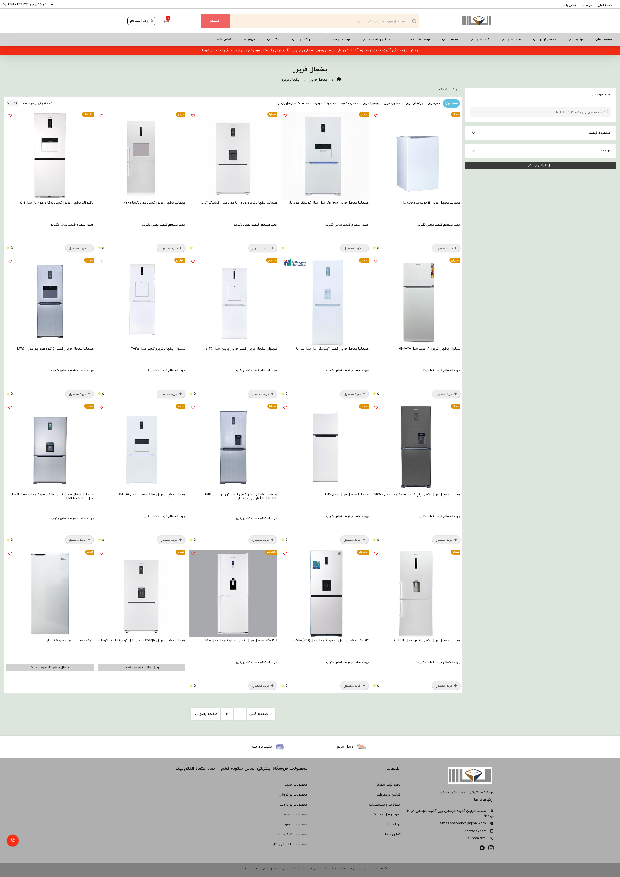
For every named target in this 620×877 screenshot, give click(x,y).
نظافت (453, 40)
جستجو (215, 21)
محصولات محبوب (295, 824)
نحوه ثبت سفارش (388, 785)
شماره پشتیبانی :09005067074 (31, 4)
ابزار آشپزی (306, 40)
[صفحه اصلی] (456, 21)
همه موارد (451, 103)
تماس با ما (569, 5)
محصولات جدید (296, 785)
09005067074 (475, 831)
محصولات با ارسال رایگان (293, 103)
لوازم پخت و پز (419, 40)
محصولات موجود (325, 103)
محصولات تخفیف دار (292, 834)
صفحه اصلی (605, 5)
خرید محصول (445, 248)
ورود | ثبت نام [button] (140, 21)
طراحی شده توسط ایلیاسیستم (251, 869)
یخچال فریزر (548, 40)
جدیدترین (433, 103)
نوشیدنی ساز (341, 40)
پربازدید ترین (371, 103)
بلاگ (277, 40)
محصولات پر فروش (293, 794)
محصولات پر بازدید (294, 804)
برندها (579, 40)
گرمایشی (483, 40)
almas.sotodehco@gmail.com (463, 823)
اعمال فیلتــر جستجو (540, 165)
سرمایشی (514, 40)
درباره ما (587, 5)
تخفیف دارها (349, 103)
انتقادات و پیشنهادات (385, 804)
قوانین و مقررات (389, 794)
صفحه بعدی (207, 714)
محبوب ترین (392, 103)
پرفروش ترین (414, 103)
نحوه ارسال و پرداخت (385, 814)
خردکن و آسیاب (379, 40)
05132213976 (476, 838)
